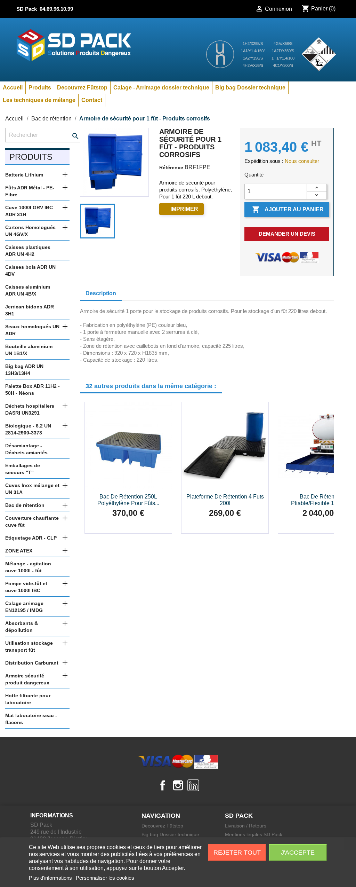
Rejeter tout (237, 852)
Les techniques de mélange (39, 100)
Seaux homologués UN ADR (32, 330)
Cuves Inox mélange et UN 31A (32, 488)
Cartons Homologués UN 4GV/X (30, 231)
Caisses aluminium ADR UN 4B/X (27, 290)
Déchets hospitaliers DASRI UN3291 (29, 409)
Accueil (13, 88)
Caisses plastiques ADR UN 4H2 (27, 250)
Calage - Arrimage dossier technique (161, 88)
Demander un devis (287, 234)
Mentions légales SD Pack (253, 834)
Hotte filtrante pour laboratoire (27, 699)
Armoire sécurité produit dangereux (27, 679)
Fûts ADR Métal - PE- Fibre (29, 191)
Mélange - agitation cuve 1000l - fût (28, 567)
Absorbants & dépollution (21, 626)
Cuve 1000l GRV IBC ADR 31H (29, 211)
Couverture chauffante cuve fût (32, 521)
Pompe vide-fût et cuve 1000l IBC (26, 587)
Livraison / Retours (245, 826)
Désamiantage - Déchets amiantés (26, 449)
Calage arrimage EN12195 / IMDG (24, 607)
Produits (40, 88)
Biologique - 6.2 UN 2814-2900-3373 (28, 429)
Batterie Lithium (24, 175)
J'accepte (298, 852)
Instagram (178, 785)
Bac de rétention (24, 505)
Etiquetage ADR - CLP (31, 538)
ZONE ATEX (18, 551)
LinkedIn (193, 785)
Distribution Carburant (31, 663)
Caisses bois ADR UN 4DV (30, 270)
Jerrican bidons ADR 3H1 (29, 310)
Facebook (163, 785)
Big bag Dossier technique (250, 88)
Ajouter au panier (288, 209)
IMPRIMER (184, 209)
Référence (171, 167)
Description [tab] (101, 293)
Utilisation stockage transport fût (29, 646)
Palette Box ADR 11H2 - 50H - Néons (32, 389)
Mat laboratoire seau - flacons (31, 719)
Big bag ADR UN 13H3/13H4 (24, 369)
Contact (91, 100)
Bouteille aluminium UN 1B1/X (28, 350)
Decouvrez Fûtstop (82, 88)
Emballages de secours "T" (22, 469)
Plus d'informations (50, 878)
